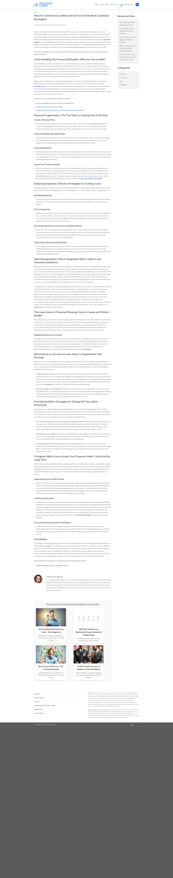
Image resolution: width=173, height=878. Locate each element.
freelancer (49, 384)
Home (96, 4)
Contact (37, 701)
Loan (121, 4)
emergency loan (40, 86)
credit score (38, 307)
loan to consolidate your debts (90, 178)
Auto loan (128, 4)
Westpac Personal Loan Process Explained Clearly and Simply (127, 48)
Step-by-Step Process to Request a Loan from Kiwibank (127, 39)
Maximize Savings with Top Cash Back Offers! (52, 565)
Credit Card (104, 4)
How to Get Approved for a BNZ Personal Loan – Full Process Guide (127, 56)
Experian (88, 349)
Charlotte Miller (59, 25)
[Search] (137, 4)
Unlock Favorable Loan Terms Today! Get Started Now (55, 103)
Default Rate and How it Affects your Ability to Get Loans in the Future (60, 110)
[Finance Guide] (44, 4)
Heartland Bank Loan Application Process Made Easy (126, 30)
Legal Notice (38, 709)
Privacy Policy (39, 698)
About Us (37, 694)
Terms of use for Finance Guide (44, 705)
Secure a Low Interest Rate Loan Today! (49, 107)
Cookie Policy (39, 713)
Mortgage (114, 4)
